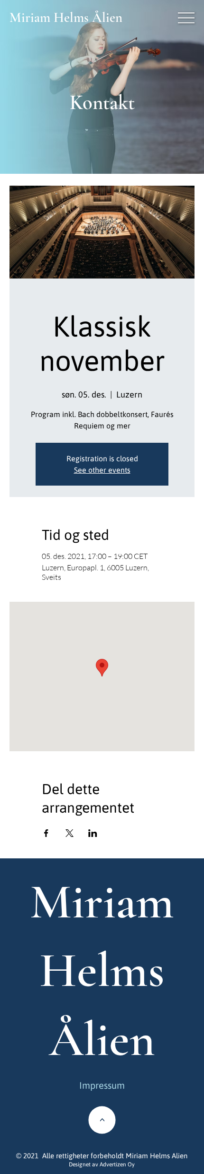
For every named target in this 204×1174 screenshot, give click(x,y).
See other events (102, 470)
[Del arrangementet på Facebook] (46, 833)
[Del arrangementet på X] (69, 833)
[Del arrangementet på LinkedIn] (92, 833)
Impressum (102, 1085)
